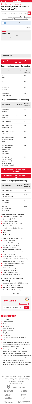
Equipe (14, 376)
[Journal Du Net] (8, 395)
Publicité (28, 376)
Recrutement (24, 378)
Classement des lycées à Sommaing (14, 263)
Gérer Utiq (27, 379)
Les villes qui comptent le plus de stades (17, 176)
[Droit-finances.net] (23, 395)
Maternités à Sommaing (10, 270)
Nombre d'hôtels (8, 38)
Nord (10, 4)
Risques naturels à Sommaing (12, 250)
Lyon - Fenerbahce (8, 331)
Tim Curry (6, 319)
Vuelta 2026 (6, 335)
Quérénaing (27, 17)
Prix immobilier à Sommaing (11, 275)
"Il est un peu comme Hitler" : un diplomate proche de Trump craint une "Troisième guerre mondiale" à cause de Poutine (16, 351)
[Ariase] (8, 402)
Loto (4, 340)
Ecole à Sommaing (8, 265)
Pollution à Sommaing (9, 247)
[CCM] (23, 391)
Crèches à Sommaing (9, 268)
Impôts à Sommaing (9, 254)
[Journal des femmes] (8, 391)
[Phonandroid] (23, 402)
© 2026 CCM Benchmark (16, 383)
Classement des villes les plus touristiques (17, 61)
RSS (19, 378)
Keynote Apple (7, 326)
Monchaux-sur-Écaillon (21, 19)
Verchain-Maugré (7, 19)
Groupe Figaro (20, 381)
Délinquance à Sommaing (10, 245)
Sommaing (17, 4)
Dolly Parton (6, 333)
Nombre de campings (23, 35)
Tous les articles (13, 378)
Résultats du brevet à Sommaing (13, 287)
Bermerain (6, 226)
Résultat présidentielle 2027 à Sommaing (15, 283)
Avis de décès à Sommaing (11, 243)
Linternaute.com (9, 304)
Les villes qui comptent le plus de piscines (17, 170)
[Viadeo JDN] (23, 398)
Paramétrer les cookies (18, 379)
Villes (5, 4)
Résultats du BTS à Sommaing (12, 290)
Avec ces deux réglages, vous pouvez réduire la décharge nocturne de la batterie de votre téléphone (17, 365)
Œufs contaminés (8, 324)
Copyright (16, 293)
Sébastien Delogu (8, 328)
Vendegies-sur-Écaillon (15, 17)
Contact (6, 378)
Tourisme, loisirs (7, 56)
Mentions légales (12, 381)
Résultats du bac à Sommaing (12, 285)
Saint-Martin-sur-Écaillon (10, 228)
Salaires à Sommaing (9, 240)
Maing (4, 230)
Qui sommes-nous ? (7, 376)
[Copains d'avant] (8, 398)
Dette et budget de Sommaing (12, 256)
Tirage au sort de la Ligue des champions (15, 337)
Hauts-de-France (8, 235)
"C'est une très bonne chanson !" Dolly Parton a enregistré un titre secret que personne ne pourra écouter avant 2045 (16, 344)
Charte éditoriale (21, 376)
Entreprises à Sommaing (10, 272)
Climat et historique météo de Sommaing (15, 259)
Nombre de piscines (9, 35)
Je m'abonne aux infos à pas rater (17, 23)
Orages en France (8, 321)
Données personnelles (7, 379)
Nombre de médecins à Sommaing (13, 252)
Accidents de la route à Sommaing (13, 261)
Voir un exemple (24, 304)
